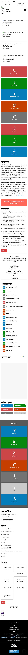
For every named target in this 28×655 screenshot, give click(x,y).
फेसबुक (2, 617)
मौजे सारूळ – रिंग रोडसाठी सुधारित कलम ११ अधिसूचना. (13, 239)
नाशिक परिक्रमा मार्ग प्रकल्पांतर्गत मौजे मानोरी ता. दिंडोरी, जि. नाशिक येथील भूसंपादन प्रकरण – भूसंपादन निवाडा (13, 242)
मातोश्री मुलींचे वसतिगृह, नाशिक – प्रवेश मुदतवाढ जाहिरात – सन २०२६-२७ (14, 217)
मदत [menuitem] (14, 633)
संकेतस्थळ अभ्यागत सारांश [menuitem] (14, 637)
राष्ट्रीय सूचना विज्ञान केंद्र (16, 643)
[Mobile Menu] (25, 9)
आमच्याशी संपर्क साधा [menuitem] (14, 635)
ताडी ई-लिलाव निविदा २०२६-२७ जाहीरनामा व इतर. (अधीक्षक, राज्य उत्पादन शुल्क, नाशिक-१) (14, 230)
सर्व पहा (22, 361)
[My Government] (15, 625)
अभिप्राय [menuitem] (14, 639)
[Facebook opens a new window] (13, 280)
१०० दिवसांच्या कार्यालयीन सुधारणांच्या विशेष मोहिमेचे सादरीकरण (14, 207)
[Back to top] (24, 651)
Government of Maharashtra (20, 4)
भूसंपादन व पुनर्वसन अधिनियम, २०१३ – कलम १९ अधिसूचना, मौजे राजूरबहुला (14, 250)
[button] (2, 17)
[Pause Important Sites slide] (25, 626)
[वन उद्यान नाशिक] (13, 364)
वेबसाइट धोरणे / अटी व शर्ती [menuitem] (14, 630)
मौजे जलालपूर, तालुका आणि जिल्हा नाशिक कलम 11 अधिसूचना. (14, 233)
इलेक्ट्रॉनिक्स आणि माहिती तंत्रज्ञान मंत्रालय (7, 645)
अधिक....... (4, 255)
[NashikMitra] (4, 625)
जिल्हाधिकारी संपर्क (15, 283)
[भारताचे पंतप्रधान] (10, 625)
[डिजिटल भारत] (21, 625)
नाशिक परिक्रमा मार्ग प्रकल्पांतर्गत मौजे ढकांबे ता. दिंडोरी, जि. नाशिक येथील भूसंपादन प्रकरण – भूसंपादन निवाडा (13, 246)
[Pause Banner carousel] (26, 17)
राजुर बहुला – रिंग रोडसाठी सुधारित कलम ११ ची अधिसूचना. (14, 236)
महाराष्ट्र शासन (7, 4)
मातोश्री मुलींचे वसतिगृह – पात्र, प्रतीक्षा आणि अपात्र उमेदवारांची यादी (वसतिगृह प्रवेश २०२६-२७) (14, 221)
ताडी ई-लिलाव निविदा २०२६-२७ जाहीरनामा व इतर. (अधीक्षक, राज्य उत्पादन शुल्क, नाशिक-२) (14, 225)
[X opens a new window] (14, 280)
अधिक (3, 608)
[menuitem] (4, 1)
